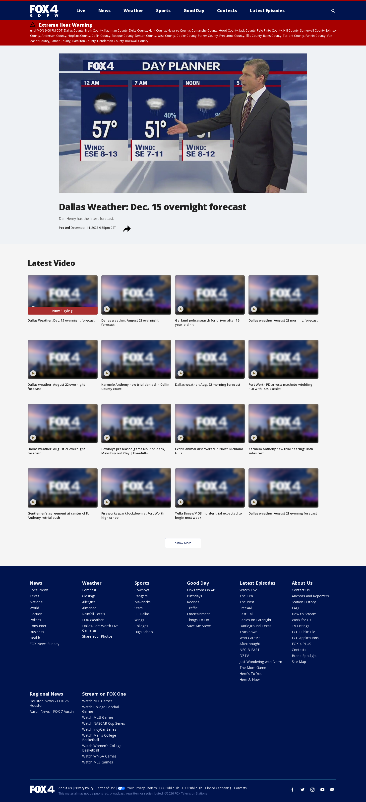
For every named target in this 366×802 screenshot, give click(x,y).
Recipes (193, 602)
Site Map (299, 661)
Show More (183, 543)
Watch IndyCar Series (99, 729)
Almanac (89, 608)
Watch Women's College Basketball (102, 748)
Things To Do (198, 619)
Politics (35, 619)
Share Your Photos (97, 636)
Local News (39, 590)
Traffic (192, 608)
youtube (322, 790)
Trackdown (248, 631)
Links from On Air (201, 590)
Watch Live (248, 590)
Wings (139, 619)
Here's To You (251, 673)
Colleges (141, 625)
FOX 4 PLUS (301, 643)
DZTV (244, 655)
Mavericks (142, 602)
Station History (304, 602)
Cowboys (141, 590)
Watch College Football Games (101, 709)
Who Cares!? (249, 637)
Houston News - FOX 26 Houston (49, 703)
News (36, 583)
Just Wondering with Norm (261, 661)
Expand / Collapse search (333, 10)
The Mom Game (253, 667)
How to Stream (304, 614)
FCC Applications (305, 637)
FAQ (295, 608)
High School (144, 631)
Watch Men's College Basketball (99, 737)
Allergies (89, 602)
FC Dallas (142, 614)
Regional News (46, 694)
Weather (92, 583)
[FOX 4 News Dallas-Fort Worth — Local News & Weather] (46, 11)
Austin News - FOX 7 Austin (52, 711)
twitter (302, 790)
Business (37, 631)
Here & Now (250, 679)
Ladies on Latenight (255, 619)
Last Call (246, 614)
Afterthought (250, 643)
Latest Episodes (257, 583)
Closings (89, 596)
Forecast (89, 590)
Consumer (38, 625)
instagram (312, 790)
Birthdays (194, 596)
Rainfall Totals (93, 614)
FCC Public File (303, 631)
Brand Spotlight (304, 655)
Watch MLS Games (97, 762)
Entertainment (198, 614)
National (36, 602)
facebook (293, 790)
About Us (302, 583)
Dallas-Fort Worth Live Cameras (100, 628)
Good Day (198, 583)
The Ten (246, 596)
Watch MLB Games (98, 717)
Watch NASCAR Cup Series (103, 723)
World (34, 608)
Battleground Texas (255, 625)
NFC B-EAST (250, 649)
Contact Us (301, 590)
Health (35, 637)
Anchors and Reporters (310, 596)
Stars (138, 608)
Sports (141, 583)
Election (36, 614)
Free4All (246, 608)
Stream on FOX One (104, 694)
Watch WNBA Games (99, 756)
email (332, 790)
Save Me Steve (199, 625)
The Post (247, 602)
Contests (299, 649)
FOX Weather (93, 619)
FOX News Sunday (44, 643)
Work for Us (301, 619)
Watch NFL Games (97, 701)
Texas (34, 596)
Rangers (141, 596)
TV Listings (300, 625)
